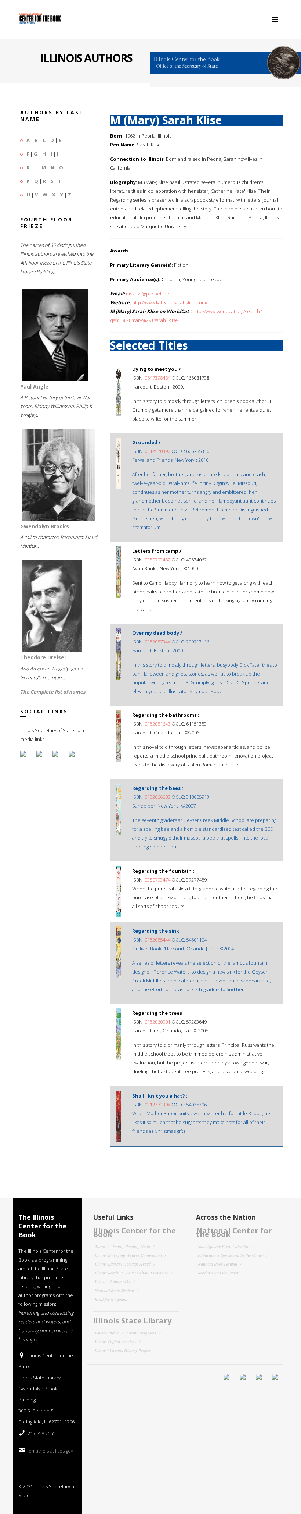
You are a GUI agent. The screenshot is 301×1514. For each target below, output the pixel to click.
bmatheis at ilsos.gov (51, 1450)
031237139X (157, 1104)
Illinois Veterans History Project (123, 1350)
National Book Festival (114, 1290)
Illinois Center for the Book (134, 1232)
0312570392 (157, 451)
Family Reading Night (131, 1246)
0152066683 (157, 797)
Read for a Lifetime (111, 1299)
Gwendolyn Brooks (44, 526)
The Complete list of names (52, 691)
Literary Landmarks (112, 1281)
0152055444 (157, 939)
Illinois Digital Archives (115, 1341)
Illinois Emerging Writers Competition (128, 1255)
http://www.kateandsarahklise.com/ (169, 302)
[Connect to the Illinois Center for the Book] (225, 59)
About (100, 1246)
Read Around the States (218, 1273)
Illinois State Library (132, 1321)
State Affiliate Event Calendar (223, 1246)
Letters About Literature (147, 1273)
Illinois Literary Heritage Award (123, 1264)
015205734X (157, 641)
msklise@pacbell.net (148, 293)
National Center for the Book (234, 1232)
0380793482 (157, 559)
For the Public (107, 1333)
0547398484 (157, 378)
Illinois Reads (107, 1273)
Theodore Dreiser (43, 657)
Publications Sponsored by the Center (231, 1255)
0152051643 (157, 723)
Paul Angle (34, 386)
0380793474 (157, 879)
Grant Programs (141, 1333)
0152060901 (157, 1021)
